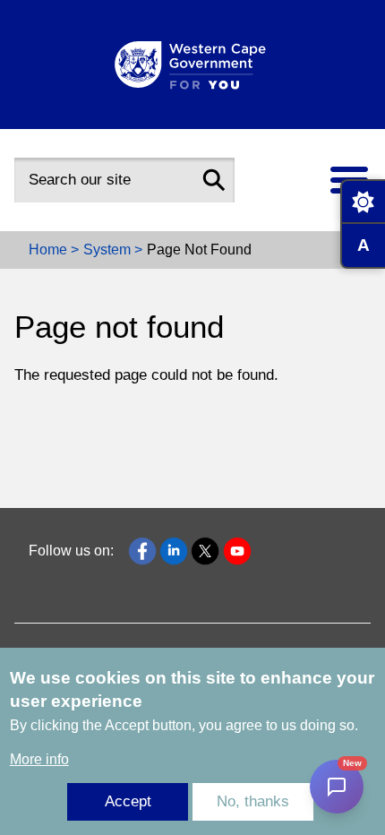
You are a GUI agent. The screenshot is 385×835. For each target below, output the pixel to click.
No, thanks (253, 801)
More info (39, 759)
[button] (214, 180)
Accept (128, 801)
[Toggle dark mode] (362, 201)
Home (48, 249)
